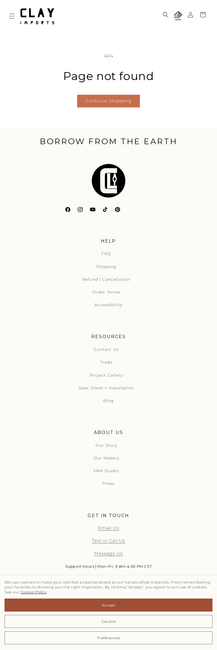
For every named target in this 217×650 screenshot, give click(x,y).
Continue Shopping (108, 100)
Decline (108, 621)
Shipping (106, 266)
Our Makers (106, 458)
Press (108, 483)
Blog (108, 400)
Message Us (108, 553)
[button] (12, 16)
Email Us (108, 528)
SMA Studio (106, 470)
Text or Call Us (108, 540)
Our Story (106, 445)
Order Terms (106, 292)
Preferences (108, 638)
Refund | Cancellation (106, 279)
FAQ (106, 253)
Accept (108, 605)
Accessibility (108, 304)
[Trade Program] (178, 16)
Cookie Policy (34, 592)
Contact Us (106, 349)
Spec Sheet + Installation (106, 387)
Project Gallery (106, 375)
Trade (106, 362)
